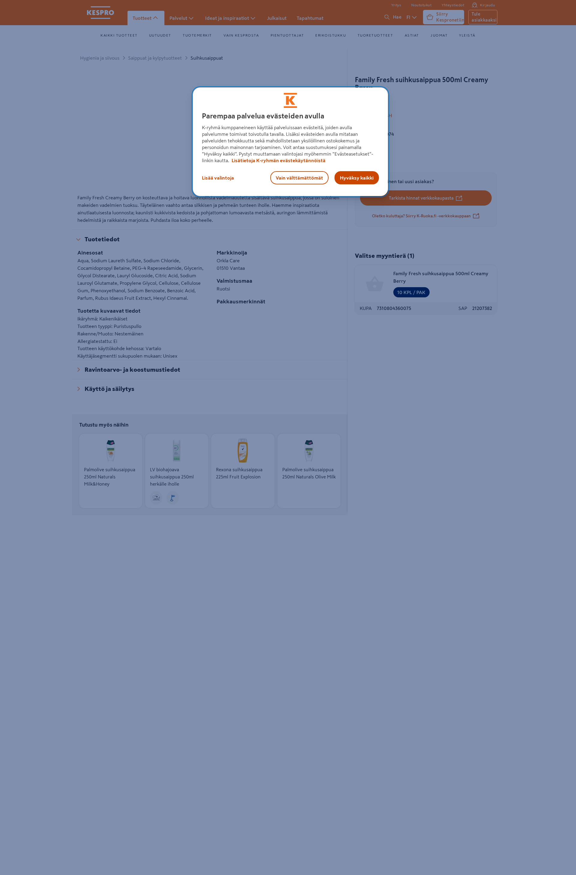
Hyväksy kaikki (357, 177)
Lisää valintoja (218, 177)
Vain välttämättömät (299, 177)
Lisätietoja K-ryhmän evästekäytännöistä (278, 160)
